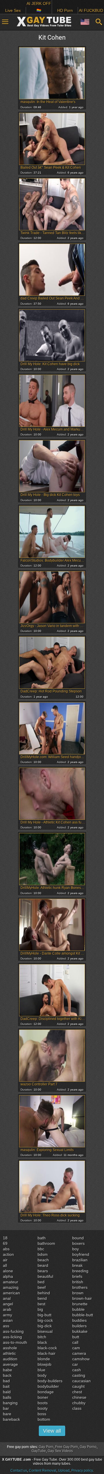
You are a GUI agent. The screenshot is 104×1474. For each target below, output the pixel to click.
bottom (44, 1419)
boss (42, 1414)
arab (7, 1309)
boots (43, 1403)
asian (8, 1320)
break (77, 1265)
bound (78, 1238)
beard (43, 1265)
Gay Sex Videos (60, 1451)
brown (77, 1293)
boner (43, 1397)
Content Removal (42, 1471)
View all (52, 1431)
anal (7, 1298)
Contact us (18, 1471)
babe (7, 1370)
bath (42, 1238)
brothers (80, 1287)
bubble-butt (82, 1315)
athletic (9, 1353)
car (75, 1364)
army (7, 1315)
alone (8, 1271)
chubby (79, 1403)
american (11, 1293)
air (5, 1260)
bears (43, 1271)
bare (7, 1414)
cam (76, 1348)
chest (77, 1392)
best (41, 1304)
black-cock (47, 1348)
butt (75, 1337)
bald (7, 1392)
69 (5, 1243)
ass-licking (12, 1337)
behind (44, 1293)
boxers (78, 1243)
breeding (80, 1271)
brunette (80, 1304)
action (8, 1254)
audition (10, 1359)
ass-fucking (13, 1331)
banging (10, 1403)
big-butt (44, 1315)
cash (76, 1370)
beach (43, 1260)
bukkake (80, 1331)
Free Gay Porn (66, 1447)
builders (79, 1326)
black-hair (46, 1353)
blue (41, 1370)
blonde (44, 1359)
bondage (46, 1392)
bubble (78, 1309)
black (42, 1342)
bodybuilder (48, 1386)
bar (6, 1408)
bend (42, 1298)
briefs (77, 1276)
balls (7, 1397)
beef (42, 1287)
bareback (11, 1419)
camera (79, 1353)
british (77, 1282)
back (7, 1375)
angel (8, 1304)
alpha (8, 1276)
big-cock (45, 1320)
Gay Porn (46, 1447)
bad (6, 1381)
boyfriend (80, 1254)
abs (6, 1249)
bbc (41, 1249)
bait (6, 1386)
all (5, 1265)
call (75, 1342)
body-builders (50, 1381)
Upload (64, 1471)
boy (75, 1249)
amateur (10, 1282)
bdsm (43, 1254)
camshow (81, 1359)
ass (6, 1326)
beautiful (45, 1276)
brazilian (80, 1260)
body (42, 1375)
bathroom (46, 1243)
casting (78, 1375)
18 (5, 1238)
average (10, 1364)
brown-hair (82, 1298)
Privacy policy (82, 1471)
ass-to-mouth (15, 1342)
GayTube (38, 1451)
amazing (10, 1287)
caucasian (81, 1381)
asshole (10, 1348)
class (76, 1408)
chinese (79, 1397)
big (40, 1309)
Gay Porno (88, 1447)
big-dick (45, 1326)
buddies (79, 1320)
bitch (42, 1337)
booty (43, 1408)
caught (78, 1386)
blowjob (44, 1364)
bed (41, 1282)
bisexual (45, 1331)
